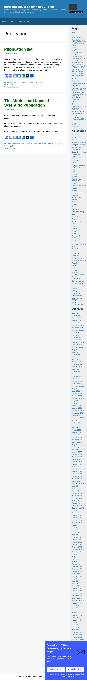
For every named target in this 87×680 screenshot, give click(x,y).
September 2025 (78, 330)
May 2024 (75, 357)
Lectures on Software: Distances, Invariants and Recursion (77, 51)
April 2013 (75, 559)
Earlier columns (23, 21)
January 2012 (77, 591)
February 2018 (77, 471)
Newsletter (76, 81)
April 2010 (75, 630)
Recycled (29, 144)
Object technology (78, 212)
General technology (79, 185)
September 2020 (78, 418)
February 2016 (77, 503)
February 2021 (77, 405)
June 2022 (76, 391)
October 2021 (77, 396)
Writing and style (54, 144)
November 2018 (77, 457)
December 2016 (77, 493)
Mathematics (76, 202)
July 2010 (75, 622)
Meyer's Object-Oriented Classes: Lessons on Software (78, 76)
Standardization (77, 283)
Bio (12, 21)
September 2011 (78, 600)
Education (75, 160)
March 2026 (76, 318)
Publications (22, 82)
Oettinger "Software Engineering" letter (79, 89)
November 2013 (77, 544)
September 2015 (78, 508)
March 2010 (76, 632)
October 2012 (77, 574)
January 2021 (77, 408)
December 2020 (78, 410)
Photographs (76, 221)
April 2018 (75, 469)
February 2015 (77, 515)
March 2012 (76, 586)
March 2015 (76, 513)
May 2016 (75, 500)
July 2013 (75, 554)
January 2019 (77, 452)
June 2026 (76, 315)
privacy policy (78, 674)
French (74, 183)
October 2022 (77, 384)
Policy (74, 224)
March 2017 (76, 491)
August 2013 (76, 552)
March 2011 (76, 613)
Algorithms (76, 140)
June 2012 (76, 581)
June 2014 (76, 530)
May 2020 (75, 425)
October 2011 (77, 598)
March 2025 (76, 337)
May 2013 (75, 557)
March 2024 (76, 362)
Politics (74, 226)
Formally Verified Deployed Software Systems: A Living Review (79, 42)
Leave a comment (13, 87)
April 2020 (76, 427)
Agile (74, 137)
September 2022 (78, 386)
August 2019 (76, 445)
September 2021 (78, 398)
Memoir (74, 204)
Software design (78, 281)
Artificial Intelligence (79, 142)
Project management (76, 241)
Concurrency (76, 147)
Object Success (77, 86)
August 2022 (76, 388)
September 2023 (78, 367)
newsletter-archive (78, 83)
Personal (75, 216)
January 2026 (77, 323)
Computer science (13, 144)
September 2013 (78, 549)
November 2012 (77, 571)
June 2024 (76, 354)
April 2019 (75, 449)
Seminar (75, 268)
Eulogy (74, 174)
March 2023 (76, 376)
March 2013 (76, 561)
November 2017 (77, 479)
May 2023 (75, 374)
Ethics (74, 172)
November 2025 (78, 328)
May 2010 (75, 627)
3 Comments (11, 148)
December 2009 (78, 639)
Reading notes (77, 253)
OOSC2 (74, 101)
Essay (23, 144)
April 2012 (75, 583)
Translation (76, 293)
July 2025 (75, 332)
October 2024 (77, 345)
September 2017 (78, 483)
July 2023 (75, 369)
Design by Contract (79, 152)
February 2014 (77, 540)
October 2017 (77, 481)
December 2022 (78, 381)
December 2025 (78, 325)
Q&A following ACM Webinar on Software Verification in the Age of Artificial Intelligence (79, 110)
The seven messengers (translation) (76, 124)
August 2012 (76, 576)
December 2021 (77, 393)
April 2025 (76, 335)
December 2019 (77, 437)
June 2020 (76, 423)
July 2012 (75, 578)
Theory (74, 291)
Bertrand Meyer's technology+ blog (29, 6)
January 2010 (77, 637)
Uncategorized (77, 295)
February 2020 (77, 432)
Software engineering (34, 82)
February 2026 (77, 320)
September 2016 (78, 498)
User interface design (77, 299)
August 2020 (76, 420)
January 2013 (77, 566)
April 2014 (75, 535)
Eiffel (74, 163)
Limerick (75, 195)
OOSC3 (74, 104)
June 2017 (75, 486)
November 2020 (78, 413)
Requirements (77, 258)
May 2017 (75, 488)
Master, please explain (77, 198)
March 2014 (76, 537)
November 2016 (77, 496)
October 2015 (77, 505)
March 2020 (76, 430)
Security (75, 265)
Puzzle (74, 251)
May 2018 (75, 466)
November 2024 (78, 342)
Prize (74, 233)
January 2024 (77, 364)
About (74, 33)
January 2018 (77, 474)
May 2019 (75, 447)
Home (4, 21)
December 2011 (77, 593)
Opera (74, 214)
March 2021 (76, 403)
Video (74, 302)
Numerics (75, 209)
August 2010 (76, 620)
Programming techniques (79, 236)
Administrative (12, 82)
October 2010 (77, 617)
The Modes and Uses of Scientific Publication (26, 102)
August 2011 (76, 603)
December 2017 (77, 476)
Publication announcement (79, 245)
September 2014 (78, 522)
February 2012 (77, 588)
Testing (74, 288)
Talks (74, 286)
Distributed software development (76, 156)
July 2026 (75, 313)
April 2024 (76, 359)
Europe (74, 176)
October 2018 (77, 459)
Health (74, 188)
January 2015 (77, 518)
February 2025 (77, 340)
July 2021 (75, 401)
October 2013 (77, 547)
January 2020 (77, 435)
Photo (74, 219)
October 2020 (77, 415)
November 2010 (77, 615)
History (74, 190)
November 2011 (77, 595)
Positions (75, 229)
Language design (78, 193)
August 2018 (76, 464)
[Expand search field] (73, 7)
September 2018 (78, 462)
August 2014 (76, 525)
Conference (76, 149)
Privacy (74, 231)
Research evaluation (40, 144)
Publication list (18, 49)
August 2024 (76, 350)
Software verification (76, 277)
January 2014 (77, 542)
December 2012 (77, 569)
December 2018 (77, 454)
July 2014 (75, 527)
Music (74, 207)
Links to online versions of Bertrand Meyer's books (79, 58)
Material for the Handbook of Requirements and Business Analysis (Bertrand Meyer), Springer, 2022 (78, 67)
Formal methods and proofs (77, 180)
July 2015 (75, 510)
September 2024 (78, 347)
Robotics (75, 263)
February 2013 (77, 564)
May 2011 (75, 610)
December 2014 (77, 520)
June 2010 (76, 625)
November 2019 (77, 440)
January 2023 (77, 379)
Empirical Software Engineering (78, 166)
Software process (78, 274)
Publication (10, 84)
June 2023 (76, 371)
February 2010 (77, 635)
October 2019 (77, 442)
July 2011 (75, 605)
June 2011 (75, 608)
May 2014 (75, 532)
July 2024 (75, 352)
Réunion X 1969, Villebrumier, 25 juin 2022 (79, 119)
